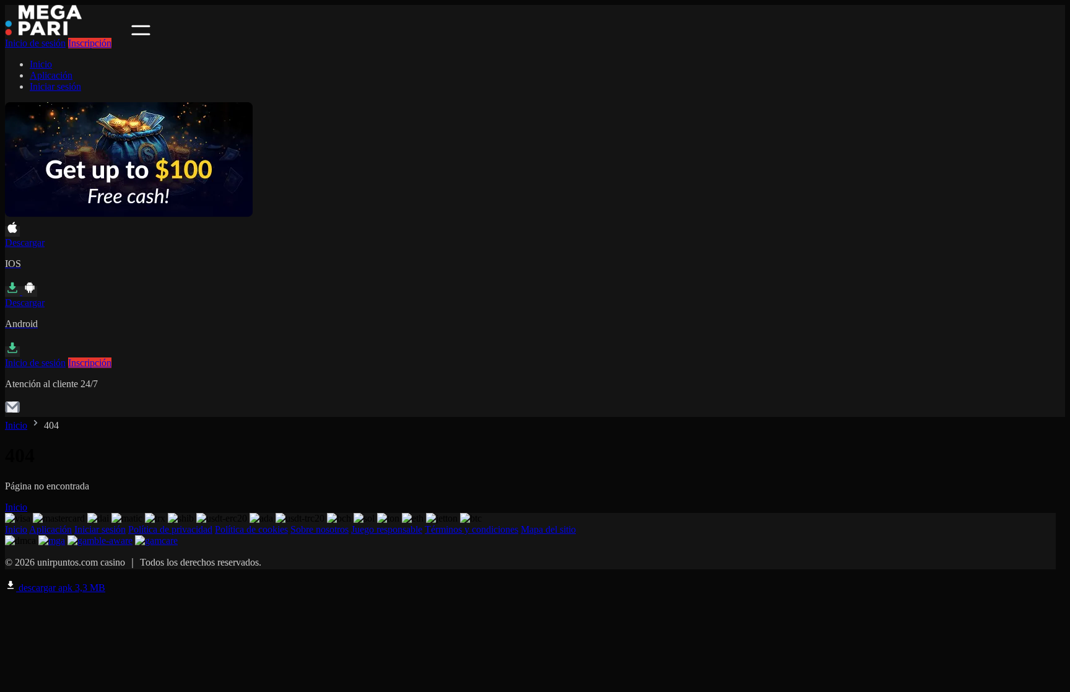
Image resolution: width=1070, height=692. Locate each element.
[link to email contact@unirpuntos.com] (12, 411)
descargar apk (60, 587)
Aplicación (51, 75)
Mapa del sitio (548, 529)
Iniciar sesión (55, 86)
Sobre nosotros (319, 529)
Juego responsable (386, 529)
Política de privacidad (170, 529)
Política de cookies (251, 529)
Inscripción (89, 43)
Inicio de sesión (35, 43)
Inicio (41, 64)
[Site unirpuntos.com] (67, 32)
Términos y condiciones (471, 529)
